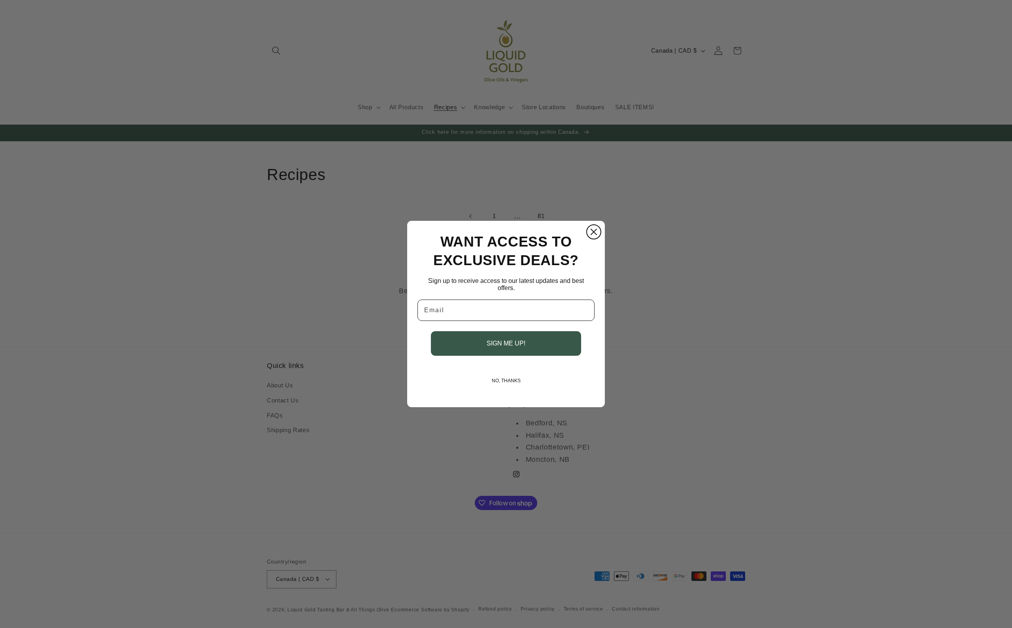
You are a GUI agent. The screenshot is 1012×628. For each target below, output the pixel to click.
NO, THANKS (506, 380)
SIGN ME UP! (506, 343)
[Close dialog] (594, 232)
